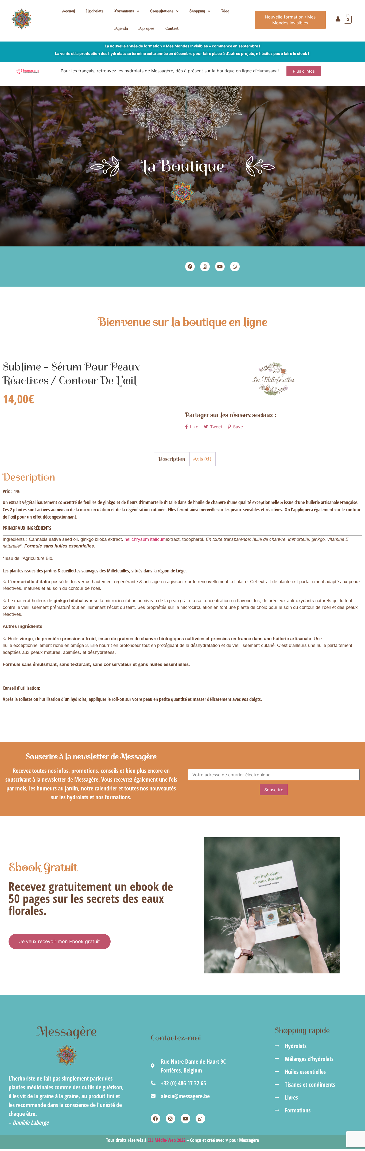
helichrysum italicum (145, 539)
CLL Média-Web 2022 (166, 1140)
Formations (124, 11)
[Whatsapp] (235, 266)
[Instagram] (205, 266)
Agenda (121, 28)
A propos (146, 28)
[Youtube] (220, 266)
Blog (225, 11)
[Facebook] (190, 266)
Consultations (161, 11)
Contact (171, 28)
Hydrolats (94, 11)
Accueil (68, 11)
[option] (273, 379)
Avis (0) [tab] (202, 459)
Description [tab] (171, 459)
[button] (127, 11)
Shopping (197, 11)
